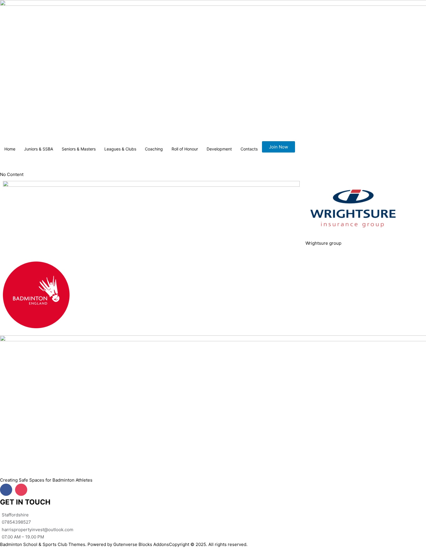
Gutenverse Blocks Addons (141, 544)
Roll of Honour (185, 148)
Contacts (249, 148)
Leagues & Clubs (120, 148)
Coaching (154, 148)
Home (9, 148)
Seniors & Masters (79, 148)
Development (219, 148)
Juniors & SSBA (38, 148)
